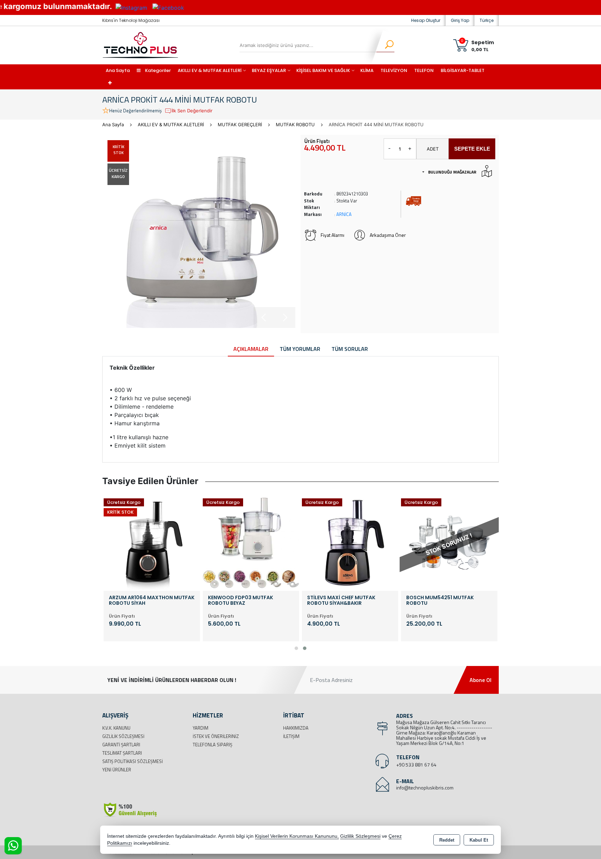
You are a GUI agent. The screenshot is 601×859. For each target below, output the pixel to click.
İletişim (291, 736)
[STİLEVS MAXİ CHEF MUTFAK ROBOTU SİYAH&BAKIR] (350, 542)
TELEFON (424, 70)
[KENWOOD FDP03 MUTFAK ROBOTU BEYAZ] (251, 542)
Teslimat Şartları (122, 752)
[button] (296, 648)
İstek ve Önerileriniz (216, 736)
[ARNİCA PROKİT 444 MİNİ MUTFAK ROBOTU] (198, 231)
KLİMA (367, 70)
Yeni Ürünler (116, 769)
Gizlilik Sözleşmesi (123, 736)
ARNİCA (344, 214)
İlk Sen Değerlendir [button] (192, 110)
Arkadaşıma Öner (388, 235)
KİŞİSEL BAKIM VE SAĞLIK (323, 70)
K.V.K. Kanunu (116, 727)
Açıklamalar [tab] (251, 349)
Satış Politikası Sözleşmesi (132, 761)
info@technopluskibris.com (425, 787)
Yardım (200, 727)
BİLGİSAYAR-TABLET (462, 70)
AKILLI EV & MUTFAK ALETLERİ (209, 70)
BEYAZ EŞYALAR (269, 70)
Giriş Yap (460, 20)
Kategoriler (157, 70)
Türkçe (487, 20)
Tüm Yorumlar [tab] (300, 349)
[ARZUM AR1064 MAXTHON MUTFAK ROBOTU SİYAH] (152, 542)
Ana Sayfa (118, 70)
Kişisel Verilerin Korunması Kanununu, (297, 836)
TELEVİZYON (393, 70)
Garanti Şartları (121, 744)
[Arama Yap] (384, 45)
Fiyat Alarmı (332, 235)
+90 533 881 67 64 (416, 764)
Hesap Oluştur (425, 20)
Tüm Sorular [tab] (349, 349)
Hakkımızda (295, 727)
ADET (433, 149)
